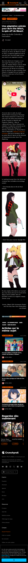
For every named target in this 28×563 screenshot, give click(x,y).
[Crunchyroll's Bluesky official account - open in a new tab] (21, 467)
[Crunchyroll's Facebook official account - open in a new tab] (6, 467)
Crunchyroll (5, 15)
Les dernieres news (19, 15)
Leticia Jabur (8, 357)
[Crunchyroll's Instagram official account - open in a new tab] (10, 467)
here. (8, 556)
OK (14, 560)
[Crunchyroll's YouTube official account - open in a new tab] (3, 467)
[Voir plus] (3, 3)
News (10, 15)
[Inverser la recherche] (25, 3)
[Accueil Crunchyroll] (10, 454)
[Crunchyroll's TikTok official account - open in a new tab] (18, 467)
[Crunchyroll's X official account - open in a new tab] (14, 467)
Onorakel (8, 40)
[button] (9, 472)
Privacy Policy (5, 555)
